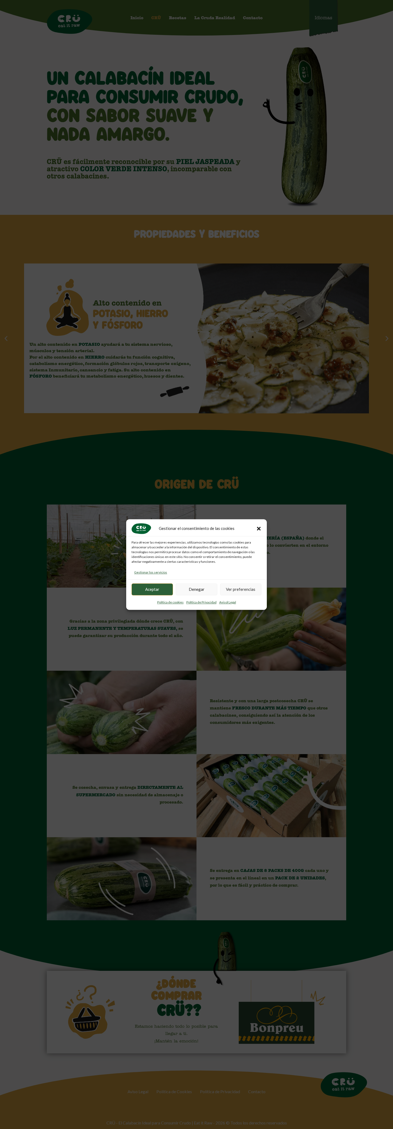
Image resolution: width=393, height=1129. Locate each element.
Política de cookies (170, 602)
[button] (258, 528)
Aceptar (152, 589)
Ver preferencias (240, 589)
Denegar (197, 589)
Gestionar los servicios (150, 572)
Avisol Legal (227, 602)
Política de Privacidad (201, 602)
